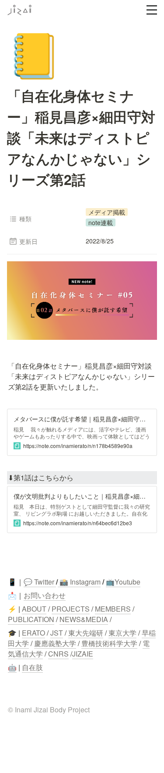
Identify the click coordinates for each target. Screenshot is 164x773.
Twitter (43, 582)
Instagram (85, 582)
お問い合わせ (45, 595)
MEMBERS (113, 609)
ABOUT (34, 609)
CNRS (58, 654)
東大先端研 (85, 633)
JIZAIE (82, 654)
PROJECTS (71, 609)
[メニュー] (152, 10)
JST (56, 633)
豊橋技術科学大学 (109, 643)
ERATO (33, 633)
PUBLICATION (31, 619)
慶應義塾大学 (55, 643)
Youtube (127, 582)
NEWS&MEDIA (83, 619)
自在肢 (32, 667)
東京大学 (122, 633)
